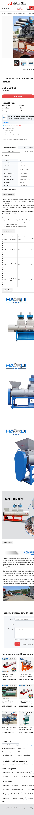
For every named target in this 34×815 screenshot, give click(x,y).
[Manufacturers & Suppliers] (17, 3)
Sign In (5, 139)
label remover (22, 752)
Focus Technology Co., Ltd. (23, 808)
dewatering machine (24, 755)
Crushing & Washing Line (10, 776)
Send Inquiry (18, 96)
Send (17, 644)
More (3, 801)
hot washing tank (7, 755)
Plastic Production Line (23, 772)
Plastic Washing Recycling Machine (13, 798)
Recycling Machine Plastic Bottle (12, 794)
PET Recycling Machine (27, 776)
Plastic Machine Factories (10, 785)
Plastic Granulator (8, 772)
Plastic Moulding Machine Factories (13, 789)
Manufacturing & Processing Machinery (16, 13)
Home (3, 13)
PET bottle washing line (8, 748)
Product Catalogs (27, 745)
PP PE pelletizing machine (9, 752)
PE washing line (22, 748)
